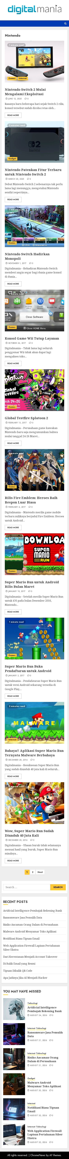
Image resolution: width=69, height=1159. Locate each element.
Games (12, 78)
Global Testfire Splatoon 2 (26, 418)
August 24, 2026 (38, 1015)
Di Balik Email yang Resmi (19, 963)
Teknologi (32, 1003)
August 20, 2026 (38, 1090)
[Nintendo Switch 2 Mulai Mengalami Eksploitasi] (34, 62)
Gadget (12, 158)
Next (40, 872)
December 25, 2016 (17, 840)
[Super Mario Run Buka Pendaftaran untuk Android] (34, 638)
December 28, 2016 (18, 760)
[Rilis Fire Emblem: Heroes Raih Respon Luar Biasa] (34, 470)
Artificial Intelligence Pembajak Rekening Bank (32, 910)
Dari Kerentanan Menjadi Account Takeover (30, 956)
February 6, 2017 (17, 507)
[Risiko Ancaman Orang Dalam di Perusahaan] (14, 1059)
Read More (13, 115)
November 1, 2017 (17, 263)
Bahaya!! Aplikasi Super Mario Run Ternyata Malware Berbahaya (34, 752)
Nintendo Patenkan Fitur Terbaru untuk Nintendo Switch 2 (33, 172)
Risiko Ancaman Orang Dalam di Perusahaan (30, 924)
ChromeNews (37, 1155)
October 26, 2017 (17, 343)
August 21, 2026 (38, 1040)
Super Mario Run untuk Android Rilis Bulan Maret (32, 584)
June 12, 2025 (15, 99)
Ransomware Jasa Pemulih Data (22, 917)
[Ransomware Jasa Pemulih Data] (14, 1034)
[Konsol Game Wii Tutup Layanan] (34, 310)
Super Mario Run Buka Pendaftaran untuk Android (28, 668)
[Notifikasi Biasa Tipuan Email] (14, 1109)
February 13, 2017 (17, 423)
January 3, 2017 (16, 675)
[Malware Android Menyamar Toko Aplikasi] (14, 1084)
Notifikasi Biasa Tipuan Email (21, 938)
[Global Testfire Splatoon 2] (34, 390)
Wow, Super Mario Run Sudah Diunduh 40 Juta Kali (29, 833)
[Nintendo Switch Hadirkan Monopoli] (34, 226)
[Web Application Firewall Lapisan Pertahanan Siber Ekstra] (14, 1134)
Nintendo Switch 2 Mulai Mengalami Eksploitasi (25, 91)
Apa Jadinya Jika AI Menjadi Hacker (25, 978)
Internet (23, 78)
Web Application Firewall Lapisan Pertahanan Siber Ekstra (45, 1134)
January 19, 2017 (16, 591)
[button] (65, 23)
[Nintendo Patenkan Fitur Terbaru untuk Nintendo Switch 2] (34, 142)
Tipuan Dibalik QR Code (17, 970)
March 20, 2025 (16, 179)
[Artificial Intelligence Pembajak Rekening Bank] (14, 1009)
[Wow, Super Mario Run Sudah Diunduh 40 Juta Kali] (34, 803)
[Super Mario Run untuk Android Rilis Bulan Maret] (34, 554)
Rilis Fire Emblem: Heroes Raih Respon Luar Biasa (31, 500)
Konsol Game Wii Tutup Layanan (32, 338)
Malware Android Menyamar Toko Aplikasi (29, 931)
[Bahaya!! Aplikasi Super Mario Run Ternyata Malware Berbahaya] (34, 723)
